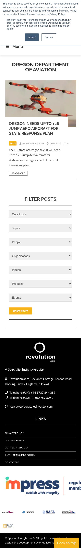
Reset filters (20, 311)
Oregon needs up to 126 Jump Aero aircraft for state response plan (34, 128)
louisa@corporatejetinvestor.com (31, 406)
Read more (18, 173)
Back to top (66, 543)
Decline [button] (49, 37)
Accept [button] (32, 37)
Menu (17, 46)
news (13, 143)
